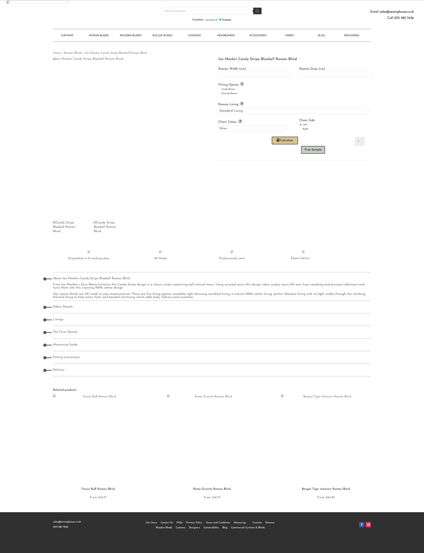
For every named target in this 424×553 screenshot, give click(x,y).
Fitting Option (229, 84)
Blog (224, 527)
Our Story (151, 522)
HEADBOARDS (226, 36)
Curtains (257, 522)
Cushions (180, 527)
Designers (194, 527)
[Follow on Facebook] (361, 524)
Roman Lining (228, 104)
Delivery (58, 369)
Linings (58, 319)
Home (57, 53)
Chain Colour (228, 122)
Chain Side (307, 120)
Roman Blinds (73, 53)
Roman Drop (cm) (312, 69)
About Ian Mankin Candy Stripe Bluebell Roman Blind (91, 278)
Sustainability (211, 527)
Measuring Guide (65, 344)
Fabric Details (63, 306)
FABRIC (289, 36)
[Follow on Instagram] (368, 524)
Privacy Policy (194, 522)
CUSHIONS (194, 36)
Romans (269, 522)
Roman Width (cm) (232, 69)
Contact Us (167, 522)
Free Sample (313, 149)
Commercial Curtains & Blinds (248, 527)
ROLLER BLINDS (162, 36)
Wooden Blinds (164, 527)
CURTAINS (67, 36)
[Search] (257, 11)
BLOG (321, 36)
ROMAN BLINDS (99, 36)
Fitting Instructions (66, 357)
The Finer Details (65, 332)
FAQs (180, 522)
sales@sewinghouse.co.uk (397, 11)
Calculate (286, 140)
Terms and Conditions (218, 522)
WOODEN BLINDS (131, 36)
